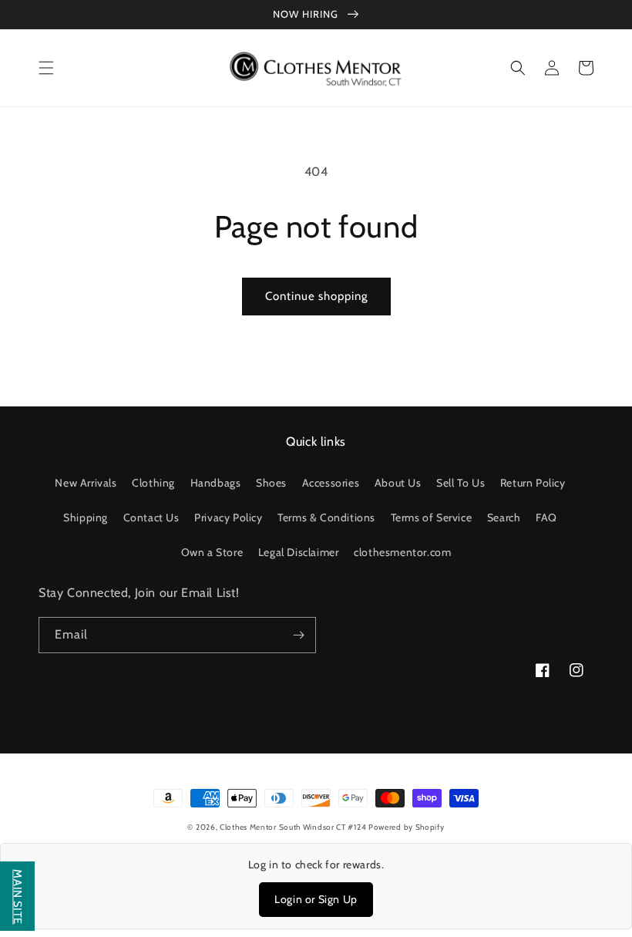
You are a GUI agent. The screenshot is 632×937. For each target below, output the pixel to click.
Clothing (153, 483)
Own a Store (212, 552)
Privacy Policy (228, 517)
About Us (398, 483)
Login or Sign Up (316, 899)
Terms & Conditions (326, 517)
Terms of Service (431, 517)
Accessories (331, 483)
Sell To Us (460, 483)
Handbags (215, 483)
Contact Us (151, 517)
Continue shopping (316, 296)
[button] (46, 68)
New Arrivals (85, 483)
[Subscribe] (298, 635)
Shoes (271, 483)
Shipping (85, 517)
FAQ (546, 517)
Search (504, 517)
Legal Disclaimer (298, 552)
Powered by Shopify (406, 827)
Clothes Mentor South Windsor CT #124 (294, 827)
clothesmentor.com (402, 552)
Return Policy (533, 483)
